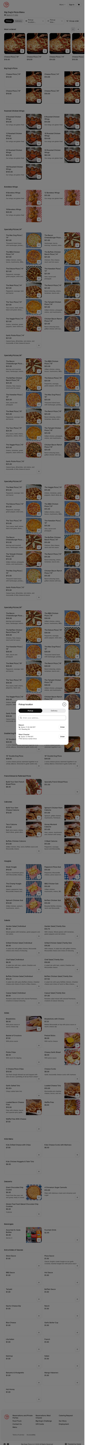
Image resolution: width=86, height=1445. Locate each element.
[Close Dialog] (64, 704)
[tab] (30, 711)
